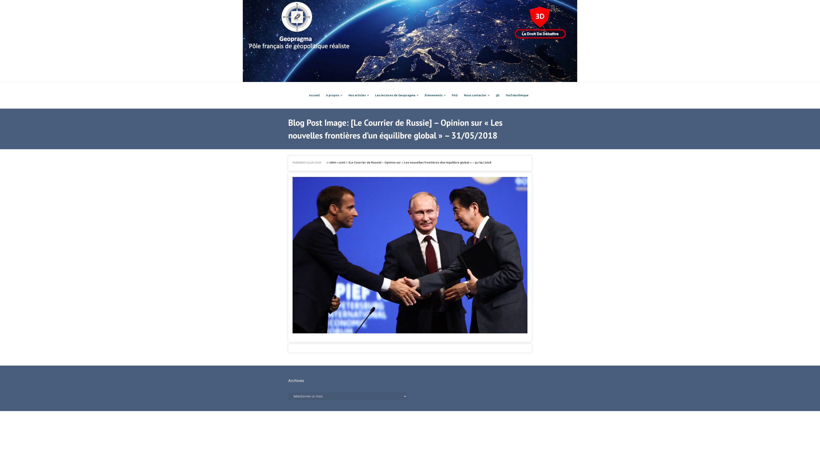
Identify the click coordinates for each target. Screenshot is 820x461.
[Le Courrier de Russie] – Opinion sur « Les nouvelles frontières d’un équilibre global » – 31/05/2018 (420, 162)
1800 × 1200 (337, 162)
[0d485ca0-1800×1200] (410, 255)
